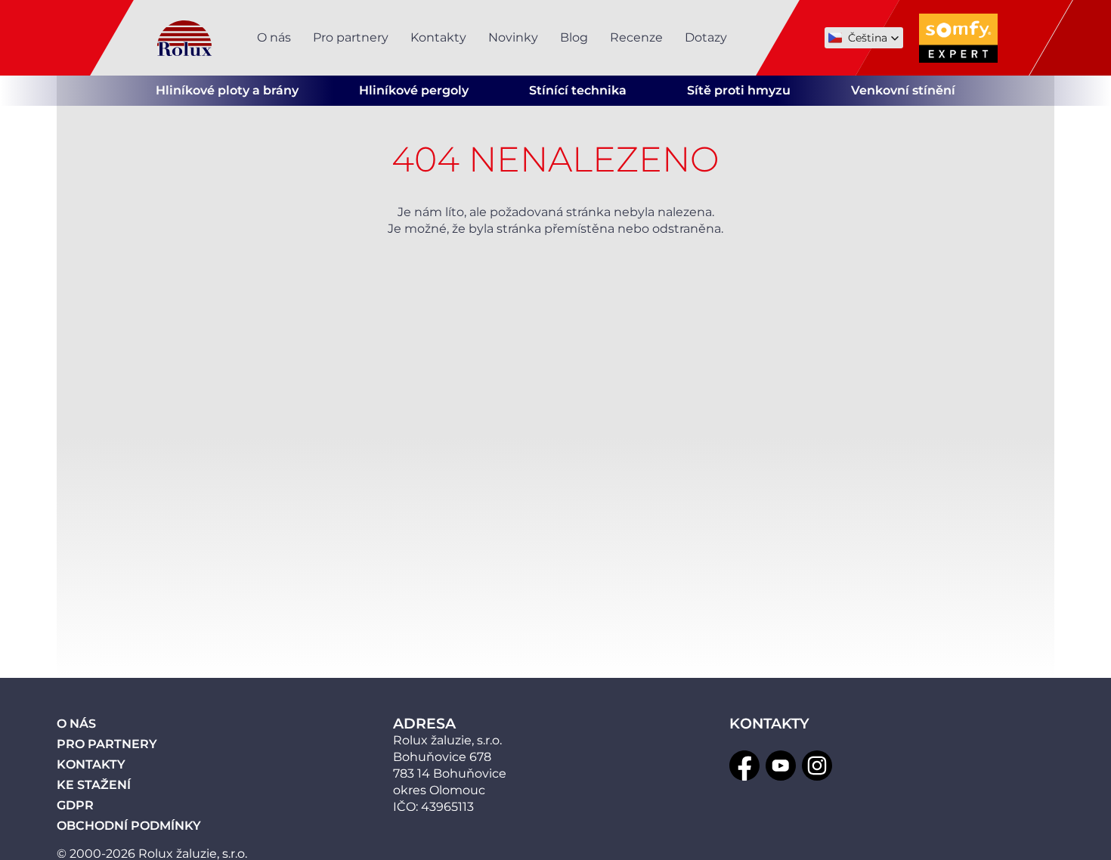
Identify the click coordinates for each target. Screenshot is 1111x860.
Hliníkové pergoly (414, 90)
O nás (274, 37)
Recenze (636, 37)
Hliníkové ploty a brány (227, 90)
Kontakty (438, 37)
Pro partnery (350, 37)
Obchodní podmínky (129, 825)
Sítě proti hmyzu (739, 90)
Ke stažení (94, 785)
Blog (574, 37)
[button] (863, 38)
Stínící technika (578, 90)
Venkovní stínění (903, 90)
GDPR (75, 805)
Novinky (513, 37)
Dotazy (706, 37)
